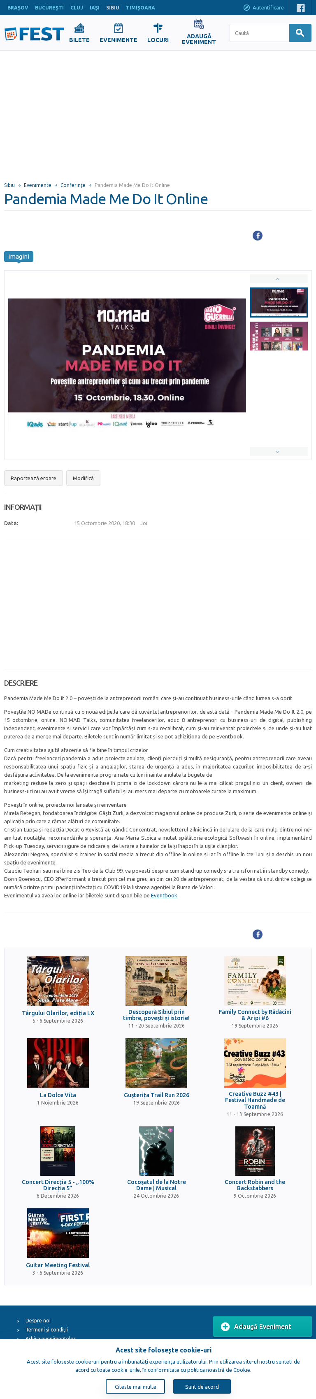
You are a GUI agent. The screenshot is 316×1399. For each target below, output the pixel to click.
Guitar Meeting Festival (58, 1265)
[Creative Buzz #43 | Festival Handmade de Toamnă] (255, 1063)
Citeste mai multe (135, 1387)
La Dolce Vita (58, 1095)
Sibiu (9, 185)
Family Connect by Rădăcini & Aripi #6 (255, 1015)
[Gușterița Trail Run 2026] (156, 1063)
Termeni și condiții (47, 1329)
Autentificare (268, 7)
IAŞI (95, 7)
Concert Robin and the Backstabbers (255, 1185)
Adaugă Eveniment (262, 1326)
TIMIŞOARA (140, 7)
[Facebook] (258, 236)
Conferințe (73, 185)
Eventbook (164, 895)
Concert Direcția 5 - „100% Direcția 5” (58, 1185)
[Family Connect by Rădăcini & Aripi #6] (255, 981)
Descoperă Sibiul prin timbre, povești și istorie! (156, 1015)
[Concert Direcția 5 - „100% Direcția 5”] (58, 1151)
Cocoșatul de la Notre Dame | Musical (156, 1185)
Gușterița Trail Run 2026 (156, 1095)
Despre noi (38, 1320)
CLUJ (76, 7)
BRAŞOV (17, 7)
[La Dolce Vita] (58, 1063)
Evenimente (37, 185)
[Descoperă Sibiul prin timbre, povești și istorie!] (156, 981)
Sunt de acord (202, 1387)
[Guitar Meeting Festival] (58, 1233)
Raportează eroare (33, 478)
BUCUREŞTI (49, 7)
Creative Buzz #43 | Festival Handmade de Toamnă (255, 1100)
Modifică (83, 478)
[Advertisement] (158, 112)
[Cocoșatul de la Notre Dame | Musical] (156, 1151)
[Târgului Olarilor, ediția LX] (58, 981)
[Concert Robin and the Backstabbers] (255, 1151)
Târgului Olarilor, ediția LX (58, 1013)
